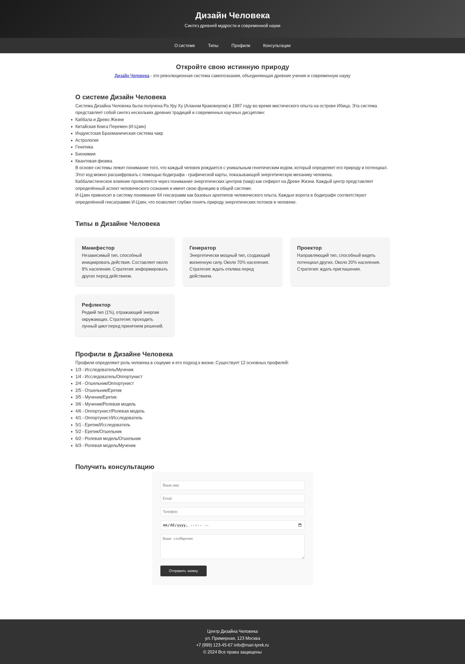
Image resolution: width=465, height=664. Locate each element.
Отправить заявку (183, 571)
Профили (240, 45)
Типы (213, 45)
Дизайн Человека (132, 75)
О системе (184, 45)
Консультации (277, 45)
